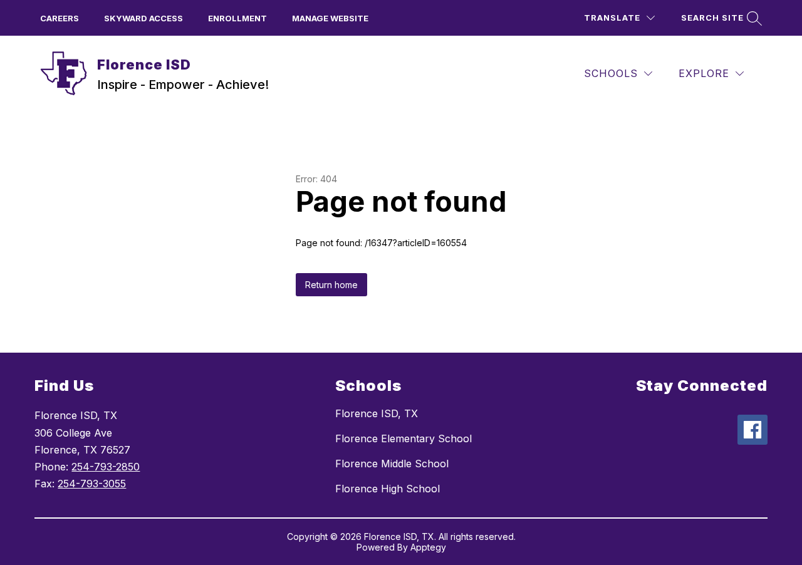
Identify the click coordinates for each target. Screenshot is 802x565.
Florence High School (387, 488)
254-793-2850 (105, 466)
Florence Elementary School (403, 438)
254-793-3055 (92, 483)
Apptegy (428, 547)
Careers (59, 18)
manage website (330, 18)
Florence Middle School (392, 463)
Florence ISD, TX (376, 413)
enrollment (237, 18)
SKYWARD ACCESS (143, 18)
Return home (331, 284)
